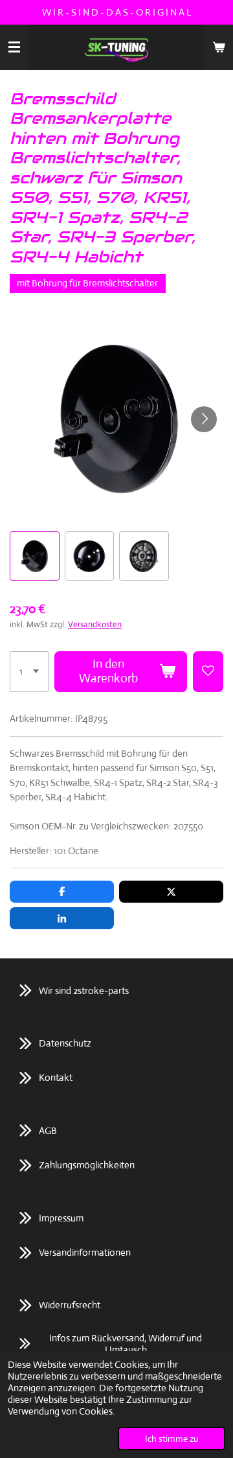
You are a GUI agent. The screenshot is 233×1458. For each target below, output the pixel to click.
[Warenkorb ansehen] (219, 47)
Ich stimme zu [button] (171, 1438)
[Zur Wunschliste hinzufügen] (208, 672)
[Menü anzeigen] (14, 47)
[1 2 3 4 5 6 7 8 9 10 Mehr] (29, 672)
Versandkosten (95, 624)
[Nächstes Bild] (204, 419)
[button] (35, 556)
